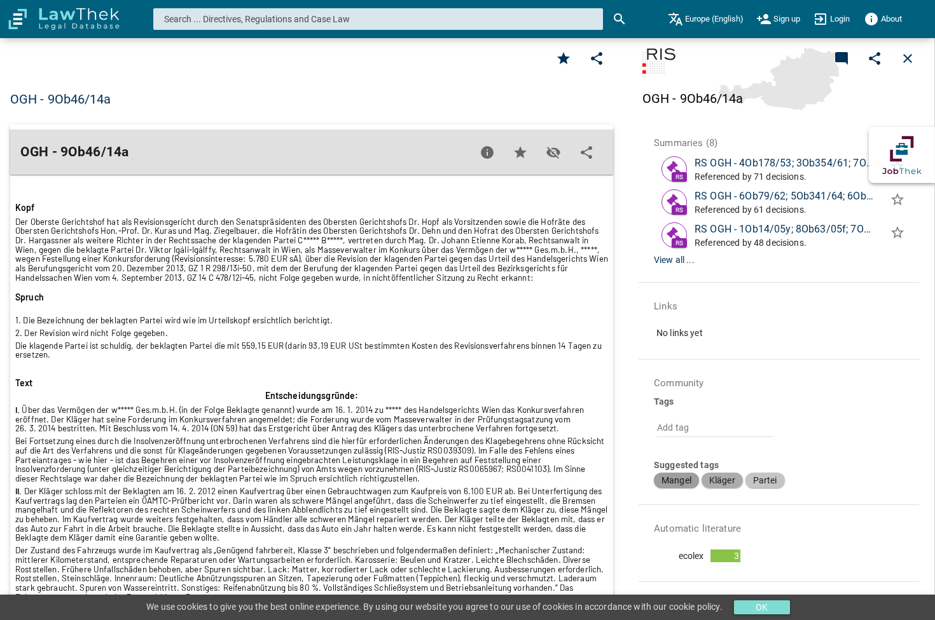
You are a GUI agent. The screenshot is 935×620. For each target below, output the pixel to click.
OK (762, 607)
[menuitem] (705, 19)
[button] (676, 480)
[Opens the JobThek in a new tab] (902, 155)
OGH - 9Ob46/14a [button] (60, 99)
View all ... (674, 260)
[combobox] (378, 19)
